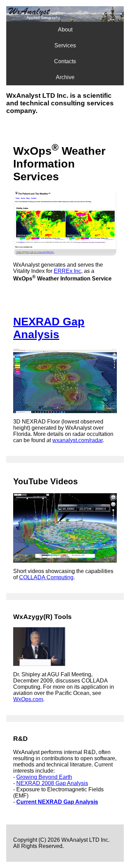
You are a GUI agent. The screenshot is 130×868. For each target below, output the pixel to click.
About (65, 29)
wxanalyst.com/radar (77, 440)
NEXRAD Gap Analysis (49, 328)
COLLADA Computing (46, 577)
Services (65, 45)
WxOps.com (28, 699)
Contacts (65, 61)
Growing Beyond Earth (44, 777)
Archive (65, 77)
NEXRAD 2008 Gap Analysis (52, 783)
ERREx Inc (67, 271)
